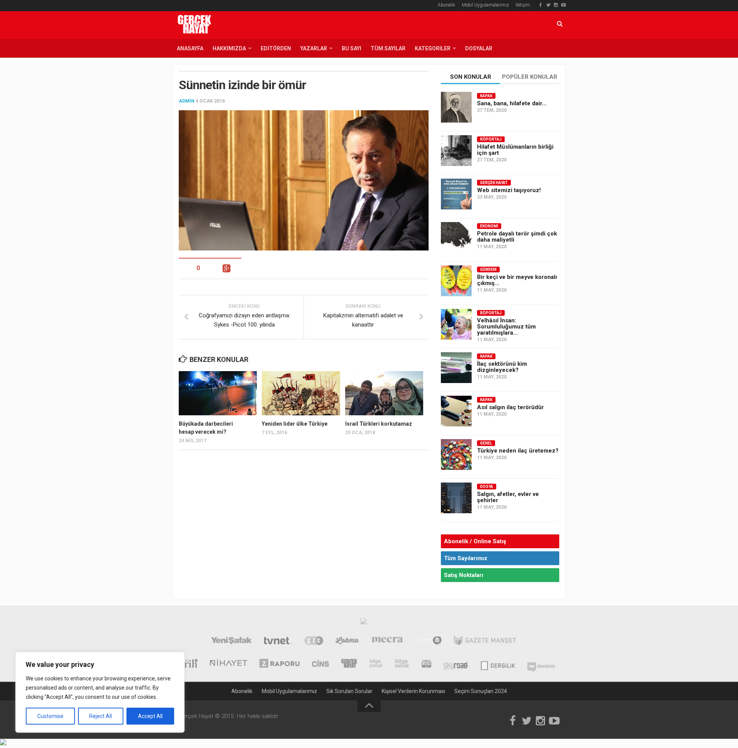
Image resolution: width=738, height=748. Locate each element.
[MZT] (428, 641)
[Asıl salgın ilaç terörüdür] (456, 411)
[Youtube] (563, 5)
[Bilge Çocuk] (376, 664)
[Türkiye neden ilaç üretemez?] (456, 454)
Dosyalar (478, 48)
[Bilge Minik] (402, 664)
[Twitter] (548, 5)
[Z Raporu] (279, 664)
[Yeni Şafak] (231, 641)
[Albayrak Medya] (364, 623)
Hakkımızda (229, 48)
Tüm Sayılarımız (465, 558)
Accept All (150, 716)
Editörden (276, 48)
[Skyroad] (456, 664)
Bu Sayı (351, 48)
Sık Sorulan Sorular (349, 691)
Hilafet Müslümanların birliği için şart (515, 149)
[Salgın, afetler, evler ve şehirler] (456, 498)
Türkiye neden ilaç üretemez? (517, 450)
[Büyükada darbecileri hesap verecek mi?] (218, 393)
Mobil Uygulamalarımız (485, 5)
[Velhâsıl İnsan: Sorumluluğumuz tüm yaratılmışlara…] (456, 324)
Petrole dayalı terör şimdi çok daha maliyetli (517, 236)
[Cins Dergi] (320, 664)
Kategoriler (432, 48)
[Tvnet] (278, 641)
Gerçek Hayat (494, 183)
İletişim (522, 5)
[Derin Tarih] (185, 664)
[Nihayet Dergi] (228, 664)
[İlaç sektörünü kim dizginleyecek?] (456, 367)
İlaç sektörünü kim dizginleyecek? (502, 366)
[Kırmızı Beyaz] (426, 664)
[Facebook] (540, 5)
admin (186, 101)
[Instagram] (556, 5)
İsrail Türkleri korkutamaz (378, 424)
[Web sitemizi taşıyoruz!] (456, 194)
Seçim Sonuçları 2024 (480, 691)
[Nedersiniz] (541, 664)
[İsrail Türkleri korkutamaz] (384, 393)
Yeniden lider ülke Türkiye (294, 424)
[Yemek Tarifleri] (347, 641)
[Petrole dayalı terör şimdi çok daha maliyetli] (456, 237)
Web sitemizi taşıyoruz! (509, 190)
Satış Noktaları (463, 575)
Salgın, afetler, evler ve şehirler (508, 497)
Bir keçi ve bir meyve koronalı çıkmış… (517, 280)
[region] (99, 692)
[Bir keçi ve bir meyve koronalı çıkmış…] (456, 280)
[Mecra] (387, 641)
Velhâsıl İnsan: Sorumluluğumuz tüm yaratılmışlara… (506, 326)
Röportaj (491, 139)
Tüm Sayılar (388, 48)
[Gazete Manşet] (485, 641)
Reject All (100, 716)
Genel (486, 443)
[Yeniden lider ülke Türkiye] (301, 393)
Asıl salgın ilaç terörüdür (510, 407)
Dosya (486, 486)
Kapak (486, 96)
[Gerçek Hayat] (349, 664)
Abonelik (446, 5)
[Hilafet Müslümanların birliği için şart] (456, 150)
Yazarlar (313, 48)
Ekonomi (489, 226)
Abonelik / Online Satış (475, 541)
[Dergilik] (498, 664)
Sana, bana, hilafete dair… (512, 103)
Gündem (488, 269)
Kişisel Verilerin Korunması (413, 691)
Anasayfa (190, 48)
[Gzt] (313, 641)
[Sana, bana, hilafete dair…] (456, 107)
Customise (50, 716)
